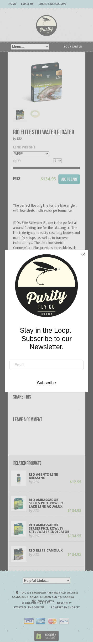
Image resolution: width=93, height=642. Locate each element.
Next (76, 87)
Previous (16, 87)
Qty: (17, 161)
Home (12, 3)
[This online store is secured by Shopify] (46, 640)
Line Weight (24, 147)
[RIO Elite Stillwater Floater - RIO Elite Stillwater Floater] (46, 82)
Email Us (27, 3)
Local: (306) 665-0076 (52, 3)
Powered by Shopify (65, 607)
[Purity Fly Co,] (46, 25)
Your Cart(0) (73, 46)
